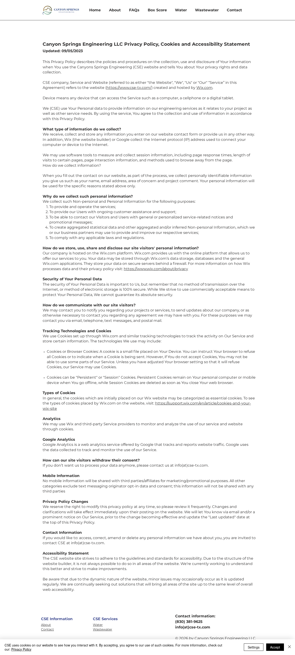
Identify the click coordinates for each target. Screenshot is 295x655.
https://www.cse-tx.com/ (128, 87)
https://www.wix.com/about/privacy (156, 269)
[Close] (289, 647)
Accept (275, 647)
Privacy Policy (21, 649)
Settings (254, 647)
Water (98, 625)
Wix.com (204, 87)
